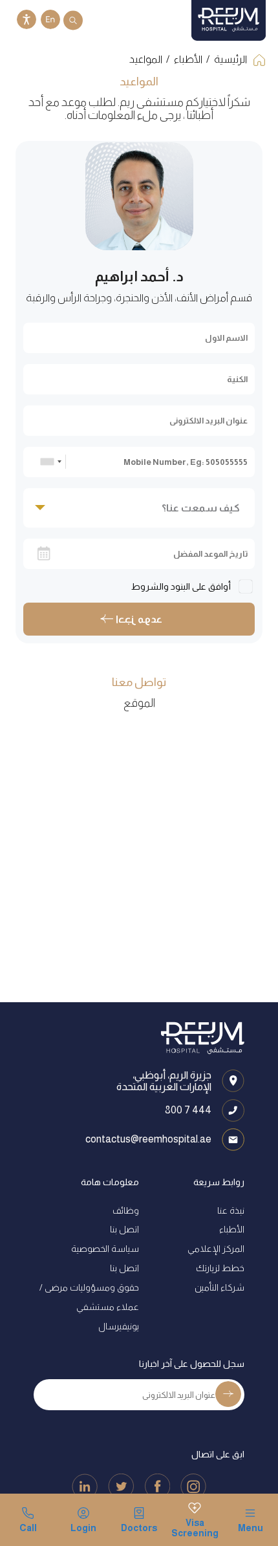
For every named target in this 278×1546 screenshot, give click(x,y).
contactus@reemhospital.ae (148, 1138)
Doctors (139, 1528)
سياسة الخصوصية (105, 1248)
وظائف (125, 1210)
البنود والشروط (160, 586)
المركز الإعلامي (215, 1248)
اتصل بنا (124, 1229)
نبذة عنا (230, 1210)
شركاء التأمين (219, 1287)
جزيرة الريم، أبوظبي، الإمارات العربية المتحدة (163, 1080)
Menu (250, 1528)
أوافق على (182, 586)
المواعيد (145, 59)
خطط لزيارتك (220, 1268)
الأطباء (188, 59)
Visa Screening (195, 1528)
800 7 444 (188, 1109)
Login (83, 1528)
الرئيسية (230, 59)
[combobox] (51, 462)
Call (28, 1528)
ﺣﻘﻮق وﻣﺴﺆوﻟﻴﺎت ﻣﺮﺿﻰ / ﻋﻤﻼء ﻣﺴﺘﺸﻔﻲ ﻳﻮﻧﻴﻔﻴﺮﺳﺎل (89, 1306)
